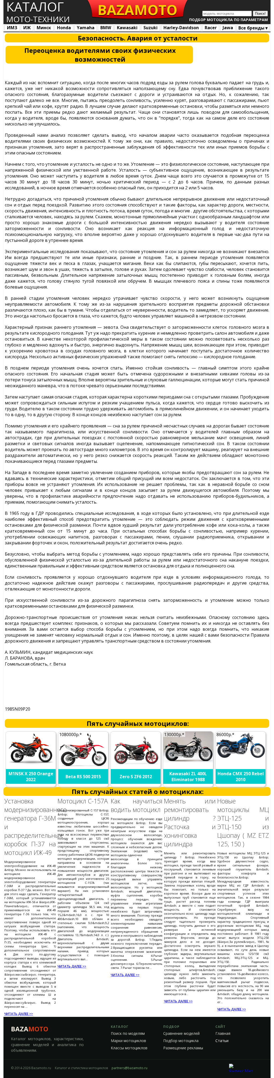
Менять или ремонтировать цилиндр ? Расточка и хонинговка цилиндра (190, 822)
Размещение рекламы (183, 1048)
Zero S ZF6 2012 (136, 777)
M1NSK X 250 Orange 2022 (31, 776)
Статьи (222, 1040)
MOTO (137, 9)
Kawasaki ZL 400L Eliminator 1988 (188, 776)
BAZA (29, 1028)
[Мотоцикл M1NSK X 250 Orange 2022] (31, 763)
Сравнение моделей (181, 1033)
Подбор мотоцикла (181, 1040)
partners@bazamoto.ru (129, 1068)
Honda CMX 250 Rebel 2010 (241, 776)
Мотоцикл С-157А (83, 801)
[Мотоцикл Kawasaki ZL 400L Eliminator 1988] (188, 761)
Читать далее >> (18, 1013)
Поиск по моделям (128, 1033)
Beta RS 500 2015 (83, 777)
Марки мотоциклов (128, 1040)
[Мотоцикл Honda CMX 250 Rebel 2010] (241, 757)
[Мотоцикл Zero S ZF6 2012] (136, 766)
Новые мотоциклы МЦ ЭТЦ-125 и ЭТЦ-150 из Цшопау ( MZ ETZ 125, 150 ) (243, 822)
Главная (222, 1033)
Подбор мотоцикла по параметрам (228, 19)
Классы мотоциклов (129, 1048)
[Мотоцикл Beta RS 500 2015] (83, 767)
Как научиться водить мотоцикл (136, 805)
